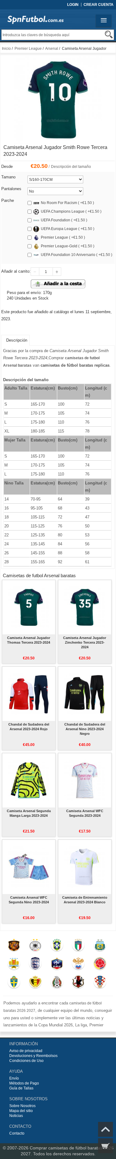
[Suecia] (13, 983)
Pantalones (11, 188)
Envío (14, 1078)
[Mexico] (56, 983)
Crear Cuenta (99, 4)
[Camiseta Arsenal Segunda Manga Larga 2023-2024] (28, 780)
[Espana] (13, 946)
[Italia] (78, 946)
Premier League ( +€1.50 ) (63, 237)
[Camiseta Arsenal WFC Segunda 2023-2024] (84, 780)
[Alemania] (35, 946)
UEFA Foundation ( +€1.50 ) (64, 220)
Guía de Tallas (21, 1088)
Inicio (6, 48)
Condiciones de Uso (26, 1061)
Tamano (8, 177)
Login (73, 4)
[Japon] (78, 983)
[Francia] (56, 965)
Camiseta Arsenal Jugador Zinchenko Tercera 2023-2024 (84, 642)
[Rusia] (78, 965)
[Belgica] (35, 983)
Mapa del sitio (21, 1111)
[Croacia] (99, 983)
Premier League (28, 48)
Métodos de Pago (24, 1083)
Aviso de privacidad (25, 1051)
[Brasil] (56, 946)
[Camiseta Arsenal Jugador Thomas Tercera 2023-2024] (28, 607)
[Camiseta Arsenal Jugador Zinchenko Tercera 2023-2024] (84, 607)
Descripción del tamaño (71, 166)
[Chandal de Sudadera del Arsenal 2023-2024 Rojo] (28, 694)
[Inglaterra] (35, 965)
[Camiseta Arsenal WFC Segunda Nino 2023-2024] (28, 867)
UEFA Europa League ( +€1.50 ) (67, 229)
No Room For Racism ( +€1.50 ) (67, 203)
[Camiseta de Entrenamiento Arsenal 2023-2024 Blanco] (84, 867)
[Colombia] (99, 965)
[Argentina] (99, 946)
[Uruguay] (13, 965)
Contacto (16, 1133)
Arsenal (51, 48)
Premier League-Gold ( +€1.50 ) (67, 246)
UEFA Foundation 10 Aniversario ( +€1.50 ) (76, 255)
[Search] (109, 34)
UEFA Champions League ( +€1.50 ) (71, 211)
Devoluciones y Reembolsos (33, 1056)
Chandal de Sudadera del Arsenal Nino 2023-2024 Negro (84, 728)
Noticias (16, 1116)
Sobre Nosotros (22, 1106)
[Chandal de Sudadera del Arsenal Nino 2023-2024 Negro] (84, 694)
